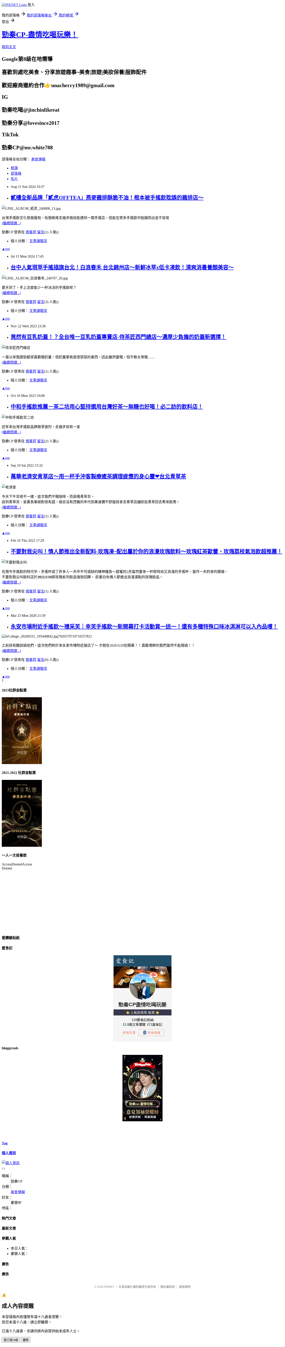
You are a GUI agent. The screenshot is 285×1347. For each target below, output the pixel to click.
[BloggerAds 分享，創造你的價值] (142, 1068)
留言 (40, 232)
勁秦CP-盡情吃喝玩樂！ (40, 35)
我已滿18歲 (11, 1340)
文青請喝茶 (38, 241)
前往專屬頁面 (142, 1088)
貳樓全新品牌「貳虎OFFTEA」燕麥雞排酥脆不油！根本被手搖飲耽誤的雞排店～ (107, 198)
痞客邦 (31, 232)
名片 (14, 179)
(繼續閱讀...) (11, 223)
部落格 (16, 173)
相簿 (14, 168)
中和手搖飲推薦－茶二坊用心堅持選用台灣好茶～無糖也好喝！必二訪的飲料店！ (107, 407)
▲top (6, 249)
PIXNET (109, 1286)
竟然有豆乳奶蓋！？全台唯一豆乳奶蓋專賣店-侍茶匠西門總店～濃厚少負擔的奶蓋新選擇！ (118, 337)
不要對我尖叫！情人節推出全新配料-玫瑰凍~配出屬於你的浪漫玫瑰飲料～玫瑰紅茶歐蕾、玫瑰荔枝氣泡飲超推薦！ (146, 551)
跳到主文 (9, 47)
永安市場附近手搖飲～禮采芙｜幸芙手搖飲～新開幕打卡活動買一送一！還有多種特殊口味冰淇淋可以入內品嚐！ (144, 626)
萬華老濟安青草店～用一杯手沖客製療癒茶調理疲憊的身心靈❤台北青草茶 (98, 476)
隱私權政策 (167, 1286)
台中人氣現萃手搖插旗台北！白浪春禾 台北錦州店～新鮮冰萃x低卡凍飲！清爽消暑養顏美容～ (122, 267)
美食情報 (38, 159)
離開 (25, 1340)
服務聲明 (185, 1286)
